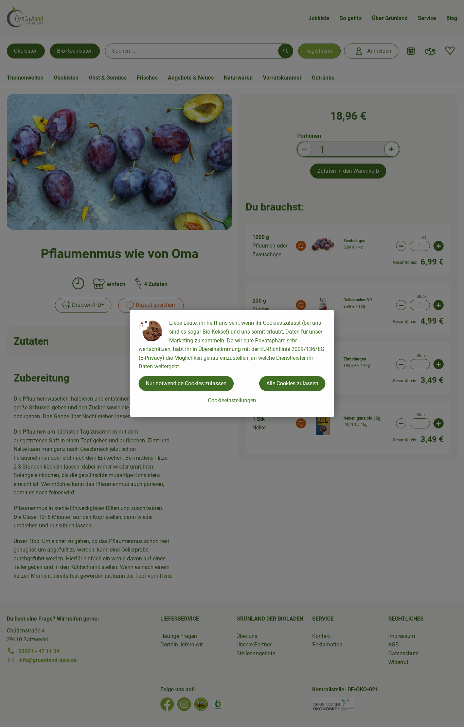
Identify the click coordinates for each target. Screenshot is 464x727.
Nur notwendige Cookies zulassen (186, 383)
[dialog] (232, 363)
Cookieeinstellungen (232, 400)
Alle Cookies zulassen (292, 383)
